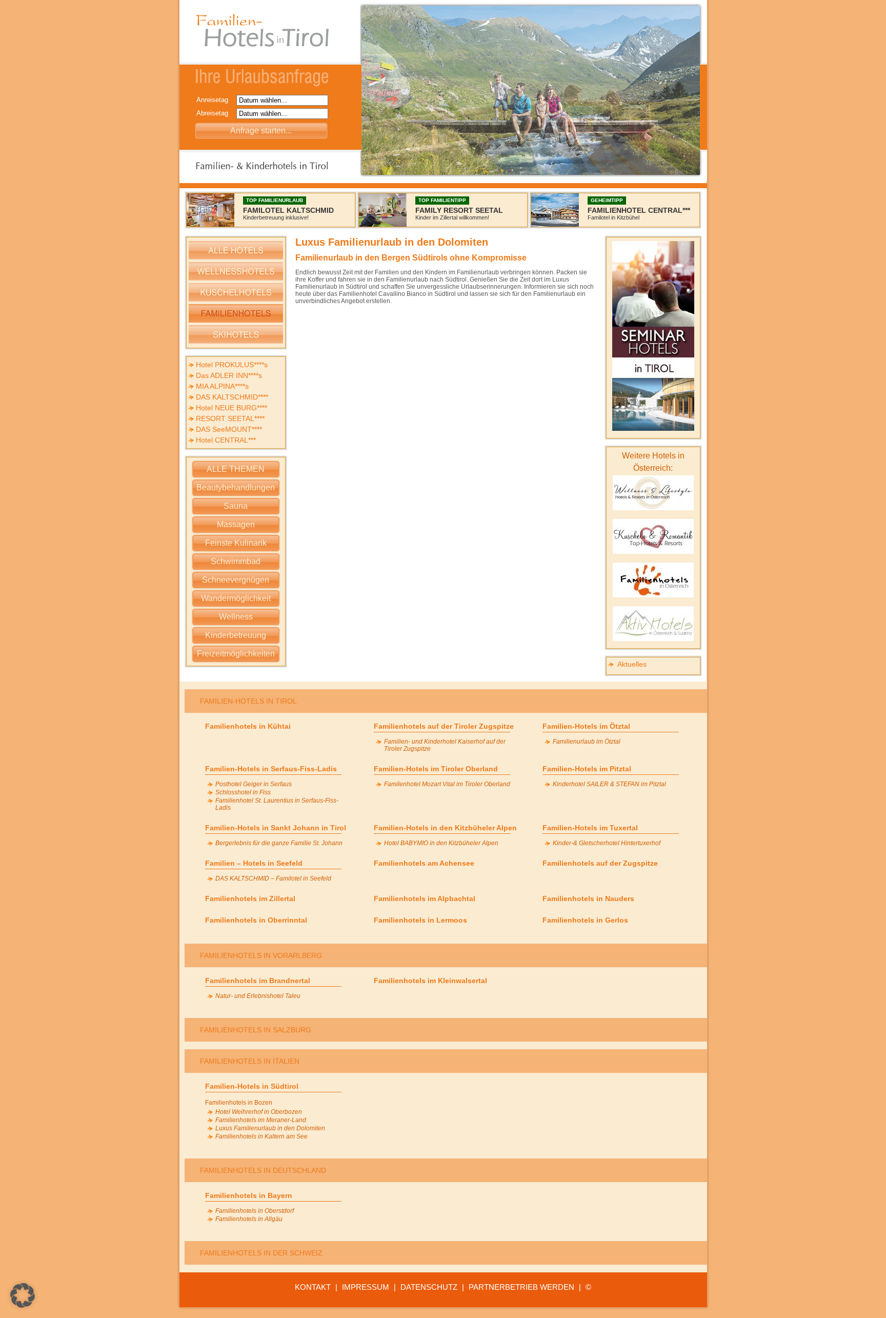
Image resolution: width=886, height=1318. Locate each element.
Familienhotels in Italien (249, 1061)
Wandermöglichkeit (236, 598)
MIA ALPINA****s (222, 386)
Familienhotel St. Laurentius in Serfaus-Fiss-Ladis (276, 804)
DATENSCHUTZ (428, 1287)
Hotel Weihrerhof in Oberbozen (258, 1111)
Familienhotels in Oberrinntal (256, 920)
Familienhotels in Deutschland (263, 1170)
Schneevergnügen (235, 579)
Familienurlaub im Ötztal (586, 741)
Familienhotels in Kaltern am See (261, 1136)
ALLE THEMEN (236, 469)
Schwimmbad (235, 561)
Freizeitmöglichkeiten (236, 653)
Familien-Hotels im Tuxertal (590, 828)
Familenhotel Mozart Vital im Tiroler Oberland (447, 784)
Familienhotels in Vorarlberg (261, 955)
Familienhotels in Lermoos (420, 920)
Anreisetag (215, 100)
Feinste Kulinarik (236, 542)
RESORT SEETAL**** (230, 418)
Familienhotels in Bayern (248, 1195)
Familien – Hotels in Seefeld (254, 863)
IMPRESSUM (365, 1287)
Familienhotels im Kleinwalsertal (430, 980)
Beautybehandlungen (235, 487)
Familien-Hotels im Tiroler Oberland (436, 769)
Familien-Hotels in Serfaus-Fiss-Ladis (271, 769)
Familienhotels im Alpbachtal (424, 898)
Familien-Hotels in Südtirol (251, 1086)
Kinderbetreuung (235, 635)
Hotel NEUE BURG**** (231, 408)
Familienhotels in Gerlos (585, 920)
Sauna (236, 506)
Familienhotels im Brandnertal (257, 980)
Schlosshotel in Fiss (243, 792)
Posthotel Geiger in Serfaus (253, 784)
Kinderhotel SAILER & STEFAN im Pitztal (609, 784)
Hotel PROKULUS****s (232, 365)
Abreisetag (215, 113)
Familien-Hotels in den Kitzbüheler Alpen (445, 828)
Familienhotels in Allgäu (249, 1219)
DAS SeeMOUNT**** (229, 429)
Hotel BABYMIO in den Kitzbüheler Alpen (441, 843)
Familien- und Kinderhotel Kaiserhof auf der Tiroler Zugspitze (445, 745)
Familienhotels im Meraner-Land (260, 1120)
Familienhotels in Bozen (238, 1102)
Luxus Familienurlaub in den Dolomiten (270, 1128)
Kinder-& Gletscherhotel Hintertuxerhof (606, 843)
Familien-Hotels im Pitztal (586, 769)
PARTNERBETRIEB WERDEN (521, 1287)
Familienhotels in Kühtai (248, 726)
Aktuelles (632, 664)
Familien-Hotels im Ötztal (586, 726)
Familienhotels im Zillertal (250, 898)
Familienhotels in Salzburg (255, 1030)
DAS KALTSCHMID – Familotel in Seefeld (273, 878)
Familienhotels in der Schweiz (261, 1253)
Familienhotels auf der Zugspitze (600, 863)
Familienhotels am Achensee (424, 863)
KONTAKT (313, 1287)
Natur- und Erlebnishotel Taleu (257, 996)
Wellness (236, 616)
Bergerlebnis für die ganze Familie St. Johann (279, 843)
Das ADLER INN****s (229, 375)
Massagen (236, 524)
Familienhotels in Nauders (588, 898)
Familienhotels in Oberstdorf (254, 1210)
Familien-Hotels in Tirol (248, 701)
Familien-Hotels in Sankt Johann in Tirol (275, 828)
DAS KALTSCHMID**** (232, 397)
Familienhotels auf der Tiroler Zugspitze (444, 726)
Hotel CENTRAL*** (226, 440)
